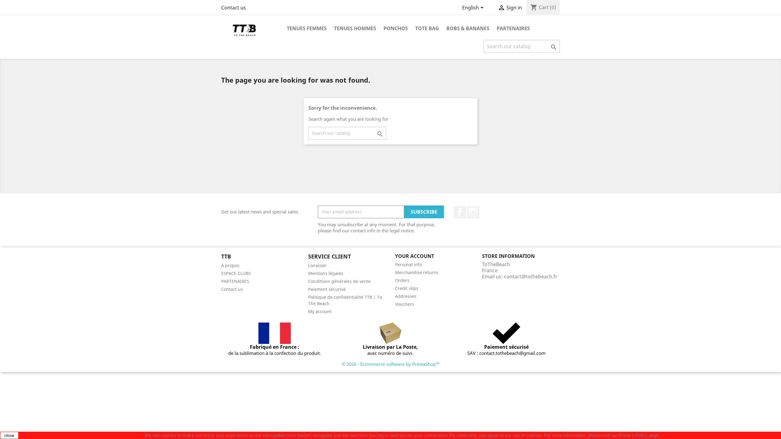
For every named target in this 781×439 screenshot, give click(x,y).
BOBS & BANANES (467, 28)
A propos (230, 265)
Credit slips (406, 288)
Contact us (233, 7)
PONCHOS (395, 28)
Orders (402, 280)
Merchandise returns (416, 272)
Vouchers (404, 304)
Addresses (405, 296)
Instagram (473, 212)
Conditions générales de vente (339, 281)
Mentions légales (325, 273)
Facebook (460, 212)
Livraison (317, 265)
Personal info (408, 264)
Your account (414, 256)
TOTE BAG (427, 28)
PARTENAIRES (513, 28)
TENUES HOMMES (355, 28)
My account (320, 311)
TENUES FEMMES (307, 28)
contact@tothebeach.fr (530, 276)
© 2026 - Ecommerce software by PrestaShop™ (391, 364)
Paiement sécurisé (327, 289)
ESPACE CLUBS (236, 273)
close (9, 435)
